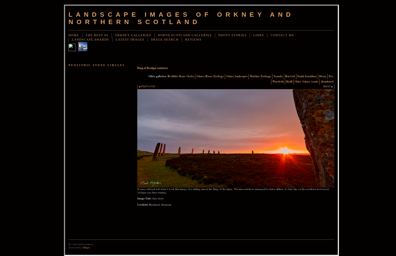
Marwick (290, 76)
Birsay (323, 76)
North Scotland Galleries (185, 35)
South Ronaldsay (307, 76)
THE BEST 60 (97, 35)
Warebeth (278, 81)
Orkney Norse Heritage (210, 76)
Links (258, 35)
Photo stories (232, 35)
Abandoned (327, 81)
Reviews (193, 39)
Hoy (331, 76)
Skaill (289, 81)
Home (74, 35)
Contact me (282, 35)
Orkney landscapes (237, 76)
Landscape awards (90, 39)
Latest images (130, 39)
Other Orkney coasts (306, 81)
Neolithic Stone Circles (181, 76)
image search (165, 39)
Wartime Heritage (260, 76)
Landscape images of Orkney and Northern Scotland (181, 18)
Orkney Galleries (133, 35)
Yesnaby (278, 76)
